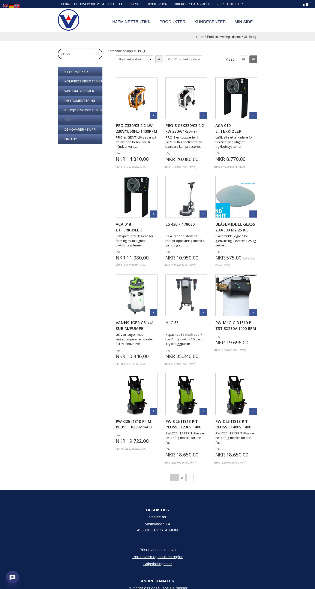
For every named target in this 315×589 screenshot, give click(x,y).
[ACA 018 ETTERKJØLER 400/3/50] (153, 214)
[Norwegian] (17, 5)
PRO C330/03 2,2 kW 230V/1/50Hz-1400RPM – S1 (136, 131)
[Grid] (253, 59)
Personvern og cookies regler (157, 557)
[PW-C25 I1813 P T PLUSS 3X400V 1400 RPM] (253, 411)
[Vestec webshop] (68, 20)
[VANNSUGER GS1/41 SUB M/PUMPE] (153, 312)
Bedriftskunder (229, 4)
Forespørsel (130, 4)
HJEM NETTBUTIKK (131, 21)
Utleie (69, 120)
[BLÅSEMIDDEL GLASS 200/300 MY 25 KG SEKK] (253, 214)
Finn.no (70, 139)
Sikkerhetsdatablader (191, 4)
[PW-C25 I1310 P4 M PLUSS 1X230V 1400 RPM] (153, 411)
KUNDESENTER (210, 21)
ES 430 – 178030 (180, 224)
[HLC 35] (203, 312)
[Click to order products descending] (159, 59)
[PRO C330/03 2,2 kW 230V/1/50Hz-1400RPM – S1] (153, 115)
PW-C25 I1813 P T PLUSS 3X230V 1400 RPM (183, 427)
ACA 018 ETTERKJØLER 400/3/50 (129, 230)
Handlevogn (157, 4)
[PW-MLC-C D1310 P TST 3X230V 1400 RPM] (253, 312)
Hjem (200, 36)
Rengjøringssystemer (83, 110)
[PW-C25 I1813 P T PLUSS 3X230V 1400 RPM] (203, 411)
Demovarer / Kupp (80, 129)
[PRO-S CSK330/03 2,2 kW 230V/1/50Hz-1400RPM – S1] (203, 115)
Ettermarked (76, 71)
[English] (6, 5)
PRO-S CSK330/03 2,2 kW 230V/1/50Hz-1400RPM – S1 (184, 131)
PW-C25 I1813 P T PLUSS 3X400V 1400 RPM (233, 427)
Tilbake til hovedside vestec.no (87, 4)
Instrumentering (79, 100)
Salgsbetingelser (157, 564)
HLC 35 (171, 322)
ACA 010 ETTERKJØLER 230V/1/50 (228, 131)
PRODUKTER (172, 21)
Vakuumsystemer (79, 91)
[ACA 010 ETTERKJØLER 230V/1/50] (253, 115)
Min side (244, 21)
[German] (11, 5)
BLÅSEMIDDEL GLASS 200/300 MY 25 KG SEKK (235, 230)
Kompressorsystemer (83, 81)
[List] (243, 59)
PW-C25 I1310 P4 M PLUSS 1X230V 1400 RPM (134, 427)
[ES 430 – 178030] (203, 214)
